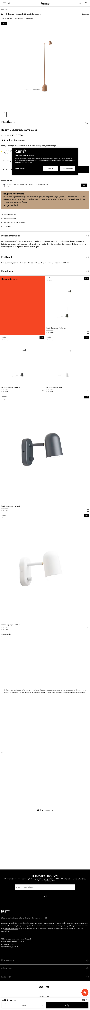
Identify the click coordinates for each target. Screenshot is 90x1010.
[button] (23, 1005)
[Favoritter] (80, 3)
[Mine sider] (9, 3)
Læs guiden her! (10, 205)
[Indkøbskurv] (86, 3)
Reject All (51, 168)
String (19, 926)
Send (45, 896)
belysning (51, 923)
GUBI (14, 926)
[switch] (45, 236)
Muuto (10, 926)
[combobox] (23, 1005)
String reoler (62, 926)
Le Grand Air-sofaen (11, 928)
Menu (23, 926)
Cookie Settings (20, 168)
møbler (45, 923)
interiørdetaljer (61, 923)
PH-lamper (72, 926)
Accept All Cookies (67, 168)
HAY (29, 926)
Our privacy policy (27, 162)
